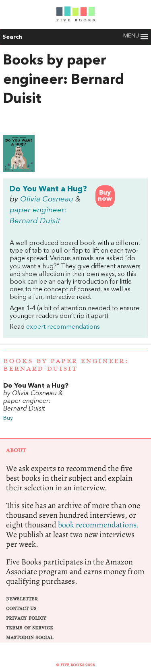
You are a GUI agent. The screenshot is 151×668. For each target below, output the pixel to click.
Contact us (21, 609)
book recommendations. (98, 524)
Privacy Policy (26, 618)
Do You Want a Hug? (48, 189)
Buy (8, 418)
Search (12, 37)
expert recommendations (63, 327)
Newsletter (22, 599)
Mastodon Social (29, 638)
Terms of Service (29, 628)
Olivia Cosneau (46, 199)
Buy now (105, 196)
